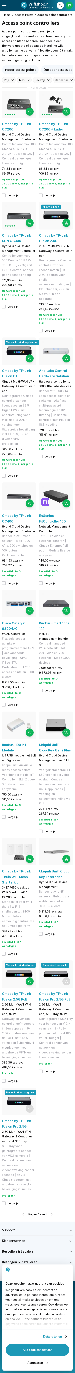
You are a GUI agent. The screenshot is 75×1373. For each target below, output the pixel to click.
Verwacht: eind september (22, 342)
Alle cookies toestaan (37, 1349)
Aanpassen (35, 1362)
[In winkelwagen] (30, 112)
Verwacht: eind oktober (20, 965)
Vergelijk (13, 195)
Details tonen (52, 1336)
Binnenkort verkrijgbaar (20, 1092)
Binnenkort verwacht (55, 965)
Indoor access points (20, 69)
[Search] (60, 5)
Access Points (24, 15)
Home (7, 15)
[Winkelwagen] (69, 5)
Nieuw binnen (51, 206)
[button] (37, 1230)
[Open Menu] (4, 5)
